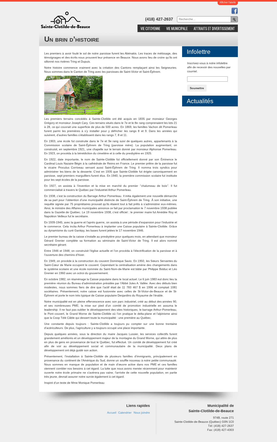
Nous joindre (142, 412)
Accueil (111, 412)
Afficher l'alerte (228, 2)
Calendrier (125, 412)
